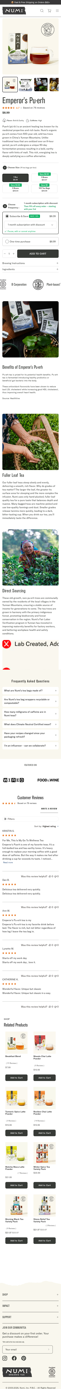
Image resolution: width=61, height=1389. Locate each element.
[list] (30, 1138)
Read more (8, 863)
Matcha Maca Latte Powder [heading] (14, 1168)
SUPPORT (6, 1317)
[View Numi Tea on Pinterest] (23, 1358)
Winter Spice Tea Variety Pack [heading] (41, 1168)
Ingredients (8, 269)
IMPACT (6, 1306)
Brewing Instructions (13, 263)
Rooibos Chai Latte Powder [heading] (42, 1113)
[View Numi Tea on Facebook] (14, 1358)
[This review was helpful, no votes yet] (50, 876)
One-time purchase (33, 241)
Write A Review (49, 808)
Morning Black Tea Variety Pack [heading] (14, 1220)
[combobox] (46, 826)
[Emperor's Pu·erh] (10, 84)
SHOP (5, 1294)
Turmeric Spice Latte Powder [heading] (15, 1113)
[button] (42, 11)
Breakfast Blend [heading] (13, 1056)
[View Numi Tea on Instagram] (4, 1358)
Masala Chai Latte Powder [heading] (42, 1057)
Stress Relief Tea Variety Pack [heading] (41, 1220)
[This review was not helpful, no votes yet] (55, 876)
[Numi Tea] (14, 11)
